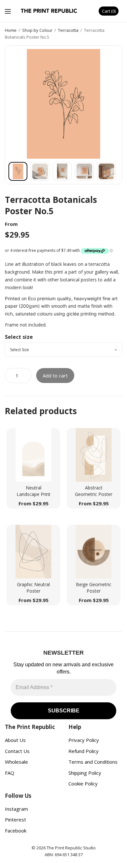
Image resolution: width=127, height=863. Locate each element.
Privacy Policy (83, 740)
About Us (15, 740)
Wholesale (16, 761)
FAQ (9, 773)
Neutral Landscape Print (33, 491)
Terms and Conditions (93, 761)
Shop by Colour (37, 30)
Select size (19, 336)
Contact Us (17, 751)
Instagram (16, 809)
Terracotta (68, 30)
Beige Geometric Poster (93, 587)
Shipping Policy (84, 773)
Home (11, 30)
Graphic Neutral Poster (33, 587)
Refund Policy (83, 751)
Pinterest (15, 819)
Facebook (15, 830)
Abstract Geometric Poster (93, 491)
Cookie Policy (83, 783)
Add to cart (55, 375)
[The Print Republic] (49, 11)
